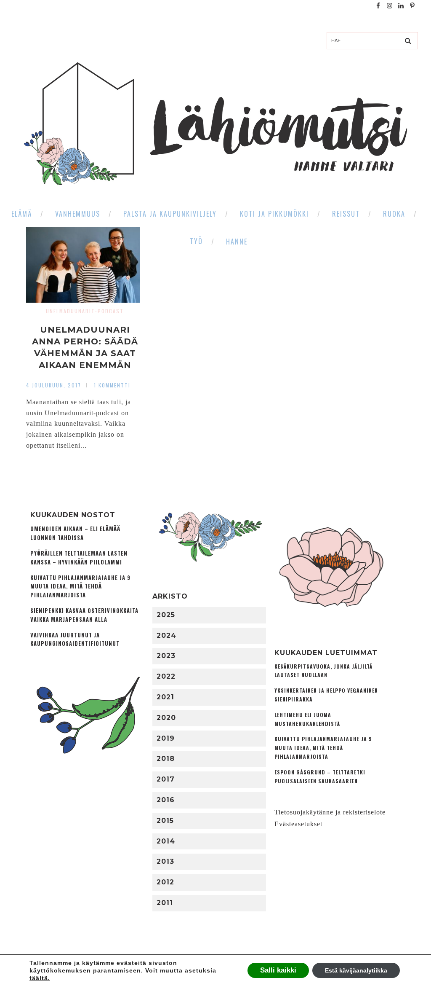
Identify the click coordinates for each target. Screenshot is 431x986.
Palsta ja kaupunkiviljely (170, 214)
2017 (166, 779)
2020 (166, 718)
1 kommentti (112, 385)
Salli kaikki (278, 970)
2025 (166, 615)
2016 (166, 800)
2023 (166, 656)
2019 (166, 738)
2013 (165, 861)
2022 (166, 676)
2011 (165, 903)
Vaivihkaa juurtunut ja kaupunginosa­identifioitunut (75, 639)
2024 (166, 635)
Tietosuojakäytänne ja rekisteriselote (330, 812)
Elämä (21, 214)
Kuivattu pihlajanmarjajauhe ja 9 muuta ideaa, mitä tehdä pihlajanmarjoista (80, 586)
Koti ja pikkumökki (274, 214)
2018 (166, 759)
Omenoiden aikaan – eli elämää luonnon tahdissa (75, 533)
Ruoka (394, 214)
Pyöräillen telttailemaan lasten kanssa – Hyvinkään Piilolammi (79, 557)
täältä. (39, 978)
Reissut (346, 214)
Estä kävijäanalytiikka (356, 970)
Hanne (236, 241)
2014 (166, 841)
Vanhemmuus (77, 214)
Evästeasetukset (298, 823)
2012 (165, 882)
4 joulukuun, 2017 (53, 385)
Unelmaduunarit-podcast (85, 310)
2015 (165, 821)
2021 (165, 697)
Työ (196, 241)
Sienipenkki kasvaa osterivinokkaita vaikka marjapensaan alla (84, 615)
